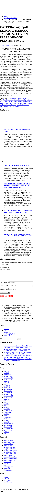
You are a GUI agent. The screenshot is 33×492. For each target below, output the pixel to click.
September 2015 (8, 428)
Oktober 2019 (8, 394)
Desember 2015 (8, 423)
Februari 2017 (8, 417)
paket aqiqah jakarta (9, 334)
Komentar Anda (4, 267)
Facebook (10, 98)
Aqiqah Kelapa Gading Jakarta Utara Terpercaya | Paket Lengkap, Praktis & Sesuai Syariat (18, 356)
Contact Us (7, 330)
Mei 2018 (6, 405)
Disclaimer (7, 332)
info (5, 465)
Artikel (6, 463)
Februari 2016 (8, 420)
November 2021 (8, 389)
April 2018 (7, 407)
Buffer (24, 98)
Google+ (20, 98)
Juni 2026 (6, 373)
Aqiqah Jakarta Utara (10, 453)
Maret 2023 (7, 387)
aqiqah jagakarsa (8, 444)
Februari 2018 (8, 410)
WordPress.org (8, 482)
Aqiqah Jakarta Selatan (10, 18)
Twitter (15, 98)
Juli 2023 (6, 381)
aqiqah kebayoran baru (10, 457)
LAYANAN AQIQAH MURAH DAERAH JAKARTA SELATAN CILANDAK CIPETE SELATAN (18, 235)
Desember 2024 (8, 374)
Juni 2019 (6, 400)
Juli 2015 (6, 432)
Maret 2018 (7, 409)
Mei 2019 (6, 402)
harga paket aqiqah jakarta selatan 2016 (16, 165)
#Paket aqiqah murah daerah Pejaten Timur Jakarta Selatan (14, 105)
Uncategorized (8, 470)
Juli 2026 (6, 371)
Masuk (6, 477)
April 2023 (7, 386)
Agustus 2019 (8, 397)
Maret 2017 (7, 415)
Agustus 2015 (8, 430)
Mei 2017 (6, 414)
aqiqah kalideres (8, 455)
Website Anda (4, 289)
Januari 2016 (7, 422)
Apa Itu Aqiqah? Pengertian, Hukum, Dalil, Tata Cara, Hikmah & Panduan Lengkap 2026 (18, 346)
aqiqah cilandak (8, 440)
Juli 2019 (6, 399)
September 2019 (8, 396)
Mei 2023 (6, 384)
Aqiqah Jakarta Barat (10, 447)
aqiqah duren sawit (9, 442)
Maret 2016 (7, 419)
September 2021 (8, 392)
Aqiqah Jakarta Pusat (10, 449)
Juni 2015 (6, 433)
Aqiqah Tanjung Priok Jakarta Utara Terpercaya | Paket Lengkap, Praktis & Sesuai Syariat (18, 349)
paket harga (7, 335)
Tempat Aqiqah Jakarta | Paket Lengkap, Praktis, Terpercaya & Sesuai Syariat (18, 359)
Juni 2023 (6, 382)
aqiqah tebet (7, 462)
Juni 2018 (6, 404)
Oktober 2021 (8, 391)
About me (6, 329)
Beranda (6, 16)
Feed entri (6, 478)
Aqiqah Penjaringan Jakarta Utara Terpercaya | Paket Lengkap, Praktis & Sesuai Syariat (17, 353)
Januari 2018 (7, 412)
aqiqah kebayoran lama (10, 458)
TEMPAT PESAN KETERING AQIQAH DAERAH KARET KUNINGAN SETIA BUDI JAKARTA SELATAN (17, 185)
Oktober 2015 (8, 427)
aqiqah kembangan (9, 460)
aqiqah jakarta (8, 445)
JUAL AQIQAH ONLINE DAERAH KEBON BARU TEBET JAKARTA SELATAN (18, 211)
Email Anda (4, 286)
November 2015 (8, 425)
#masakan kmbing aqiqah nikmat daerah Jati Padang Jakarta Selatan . (16, 104)
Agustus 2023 (8, 379)
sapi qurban (7, 468)
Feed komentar (8, 480)
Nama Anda (4, 282)
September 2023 (8, 378)
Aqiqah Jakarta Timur (10, 452)
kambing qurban (8, 467)
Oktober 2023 (8, 376)
